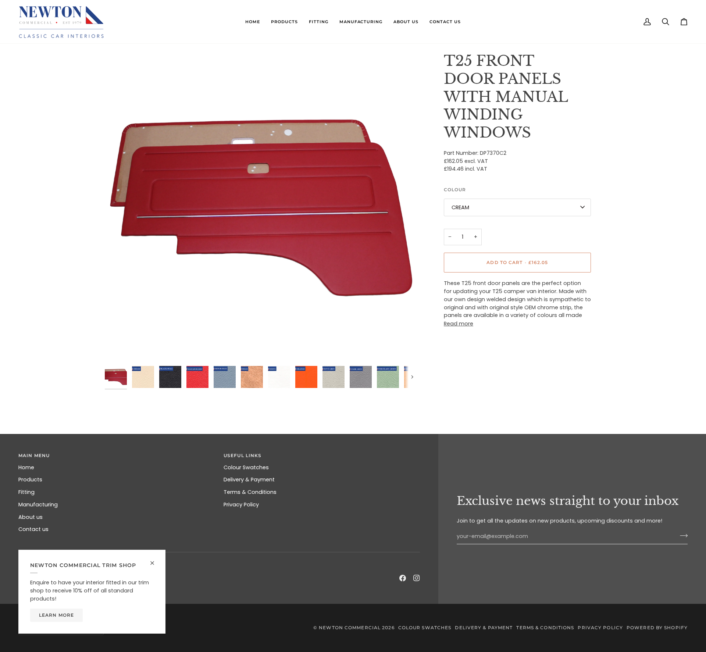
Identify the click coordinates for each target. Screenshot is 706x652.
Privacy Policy (241, 504)
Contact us (33, 529)
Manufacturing (38, 504)
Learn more (56, 615)
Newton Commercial (350, 627)
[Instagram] (416, 578)
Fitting (26, 492)
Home (26, 467)
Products (30, 479)
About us (30, 517)
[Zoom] (260, 207)
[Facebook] (402, 578)
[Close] (155, 563)
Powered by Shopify (657, 627)
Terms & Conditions (250, 492)
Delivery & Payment (249, 479)
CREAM (460, 207)
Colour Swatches (246, 467)
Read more (458, 323)
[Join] (681, 535)
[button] (252, 21)
